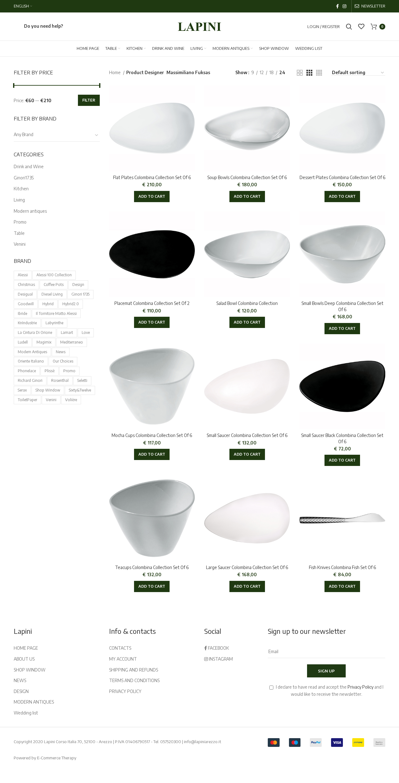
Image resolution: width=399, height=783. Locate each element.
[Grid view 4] (319, 73)
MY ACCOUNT (123, 659)
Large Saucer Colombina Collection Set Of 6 (247, 567)
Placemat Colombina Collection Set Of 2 (152, 303)
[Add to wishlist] (190, 95)
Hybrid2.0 (70, 303)
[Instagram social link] (344, 6)
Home (115, 72)
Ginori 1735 (80, 294)
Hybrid (48, 303)
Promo (20, 222)
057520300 (170, 741)
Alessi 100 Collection (54, 275)
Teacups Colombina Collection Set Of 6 (152, 567)
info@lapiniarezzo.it (202, 741)
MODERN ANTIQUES (34, 702)
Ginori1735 (24, 177)
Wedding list (26, 712)
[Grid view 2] (300, 73)
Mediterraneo (71, 342)
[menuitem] (23, 6)
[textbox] (23, 134)
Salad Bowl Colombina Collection (247, 303)
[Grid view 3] (309, 73)
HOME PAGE (26, 648)
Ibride (22, 313)
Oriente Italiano (31, 361)
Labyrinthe (54, 322)
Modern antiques (30, 211)
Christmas (26, 284)
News (60, 351)
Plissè (50, 370)
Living (19, 199)
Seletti (82, 380)
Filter (88, 100)
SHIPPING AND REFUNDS (133, 669)
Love (86, 332)
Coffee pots (54, 284)
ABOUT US (24, 659)
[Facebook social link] (337, 6)
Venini (20, 244)
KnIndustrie (27, 322)
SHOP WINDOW (30, 669)
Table (19, 233)
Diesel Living (52, 294)
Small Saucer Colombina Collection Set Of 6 (247, 435)
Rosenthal (60, 380)
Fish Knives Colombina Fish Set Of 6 (342, 567)
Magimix (43, 342)
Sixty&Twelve (80, 390)
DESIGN (21, 691)
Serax (22, 390)
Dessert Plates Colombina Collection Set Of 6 (342, 177)
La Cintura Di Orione (35, 332)
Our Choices (63, 361)
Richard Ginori (30, 380)
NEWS (20, 680)
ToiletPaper (27, 399)
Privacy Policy (360, 687)
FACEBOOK (218, 648)
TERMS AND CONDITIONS (134, 680)
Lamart (67, 332)
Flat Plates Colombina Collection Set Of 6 (152, 177)
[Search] (349, 26)
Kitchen (21, 188)
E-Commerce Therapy (56, 757)
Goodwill (26, 303)
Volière (71, 399)
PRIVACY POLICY (125, 691)
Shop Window (48, 390)
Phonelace (27, 370)
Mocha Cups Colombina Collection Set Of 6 (152, 435)
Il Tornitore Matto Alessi (56, 313)
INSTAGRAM (220, 659)
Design (78, 284)
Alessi (23, 275)
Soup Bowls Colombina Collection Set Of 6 (247, 177)
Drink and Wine (29, 166)
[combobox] (57, 135)
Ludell (23, 342)
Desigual (25, 294)
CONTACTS (120, 648)
